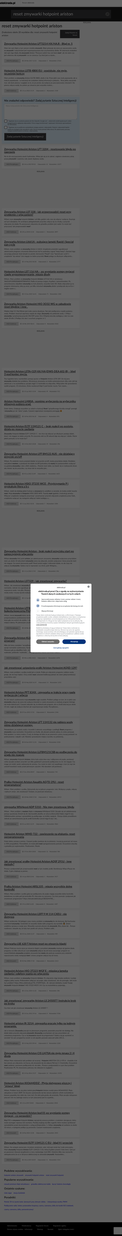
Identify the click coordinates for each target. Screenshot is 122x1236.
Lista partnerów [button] (41, 625)
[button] (61, 611)
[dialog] (61, 618)
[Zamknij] (88, 586)
